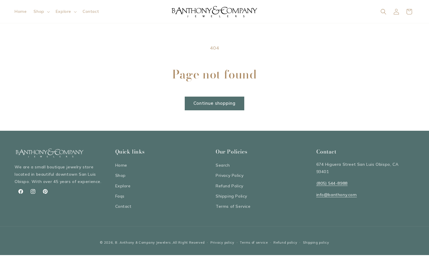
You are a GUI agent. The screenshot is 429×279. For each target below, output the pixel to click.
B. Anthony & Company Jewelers (142, 242)
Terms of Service (233, 206)
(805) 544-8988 (332, 183)
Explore (123, 186)
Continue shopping (214, 103)
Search (223, 165)
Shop (120, 175)
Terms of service (254, 242)
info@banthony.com (336, 194)
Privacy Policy (229, 175)
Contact (123, 206)
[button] (41, 11)
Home (121, 165)
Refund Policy (229, 186)
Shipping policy (316, 242)
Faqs (120, 196)
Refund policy (285, 242)
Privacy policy (222, 242)
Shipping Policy (231, 196)
